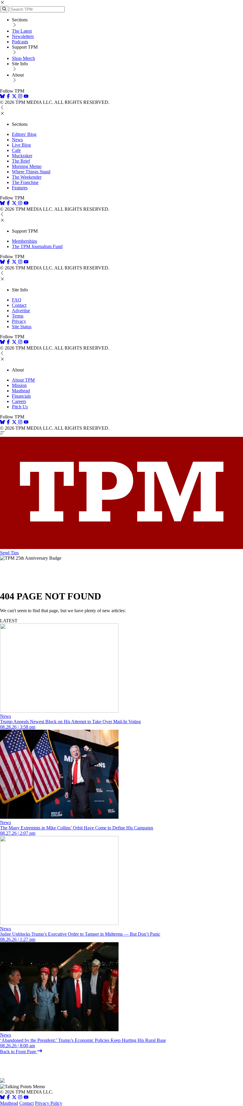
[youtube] (26, 96)
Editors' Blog (24, 134)
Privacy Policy (48, 1103)
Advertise (21, 310)
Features (20, 187)
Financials (21, 396)
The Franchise (25, 182)
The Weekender (26, 177)
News (17, 139)
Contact (19, 305)
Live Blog (21, 144)
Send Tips (9, 552)
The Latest (22, 31)
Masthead (21, 390)
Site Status (21, 326)
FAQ (16, 299)
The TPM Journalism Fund (37, 246)
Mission (19, 385)
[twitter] (14, 1097)
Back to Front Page (18, 1051)
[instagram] (20, 96)
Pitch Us (20, 406)
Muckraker (22, 155)
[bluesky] (2, 96)
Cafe (16, 150)
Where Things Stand (31, 171)
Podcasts (20, 41)
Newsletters (23, 36)
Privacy (19, 321)
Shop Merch (23, 58)
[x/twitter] (15, 96)
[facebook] (8, 96)
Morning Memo (26, 166)
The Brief (21, 161)
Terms (17, 315)
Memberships (24, 241)
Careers (19, 401)
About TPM (23, 380)
